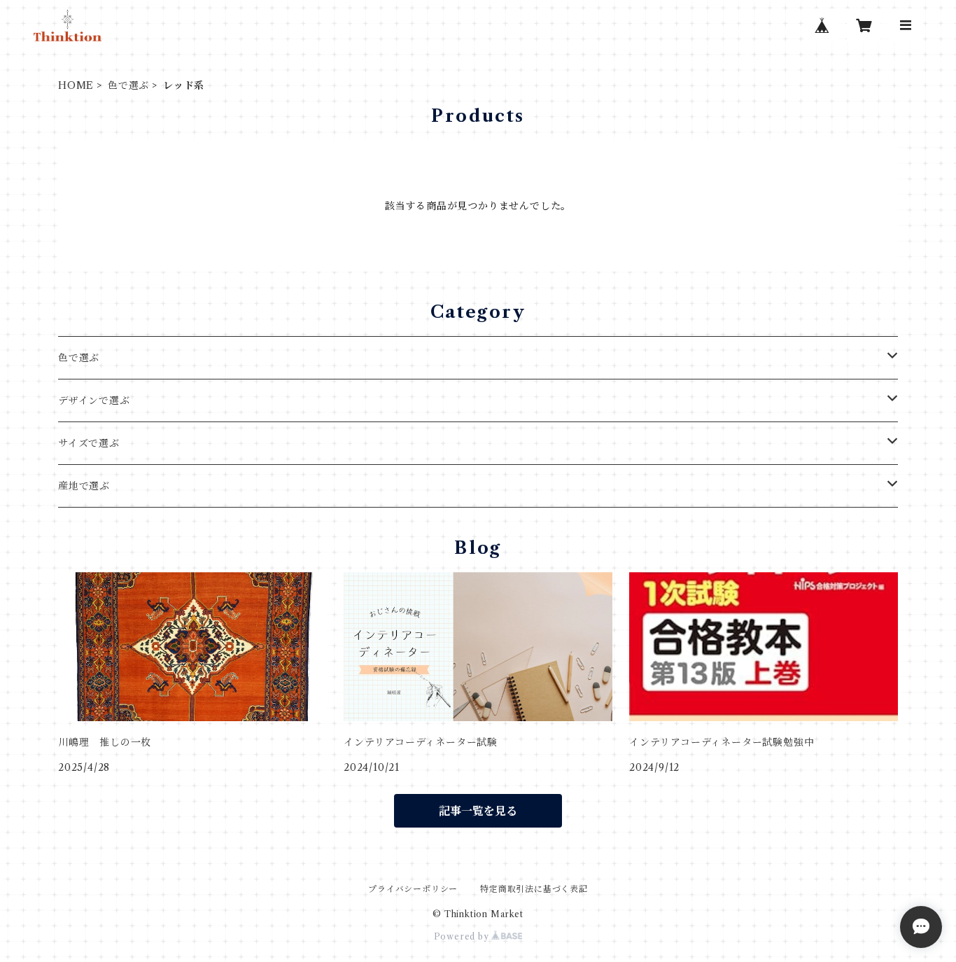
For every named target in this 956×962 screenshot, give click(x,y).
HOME (76, 85)
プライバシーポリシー (413, 889)
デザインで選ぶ (94, 400)
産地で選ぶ (84, 486)
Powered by (463, 936)
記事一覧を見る (478, 811)
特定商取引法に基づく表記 (534, 889)
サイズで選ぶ (89, 443)
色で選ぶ (128, 85)
